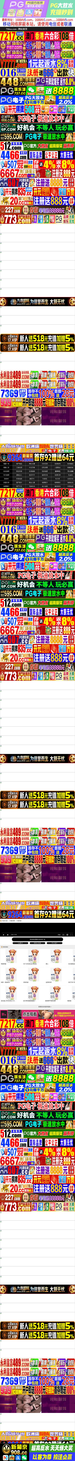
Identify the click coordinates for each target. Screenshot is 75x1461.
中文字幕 (32, 467)
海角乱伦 (70, 482)
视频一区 (6, 464)
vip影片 (20, 943)
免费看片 (6, 486)
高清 (59, 935)
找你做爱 (45, 471)
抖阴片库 (6, 482)
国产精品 (19, 464)
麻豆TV (32, 479)
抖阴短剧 (70, 486)
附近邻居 (19, 471)
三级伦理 (19, 467)
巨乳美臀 (45, 467)
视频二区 (6, 467)
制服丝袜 (70, 467)
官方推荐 (6, 475)
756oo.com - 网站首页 (16, 29)
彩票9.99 (58, 475)
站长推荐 (6, 471)
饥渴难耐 (32, 471)
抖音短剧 (19, 479)
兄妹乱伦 (32, 486)
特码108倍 (37, 943)
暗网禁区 (58, 482)
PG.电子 (54, 943)
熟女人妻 (32, 482)
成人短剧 (45, 486)
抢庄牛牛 (32, 475)
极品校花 (58, 486)
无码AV (6, 479)
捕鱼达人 (19, 475)
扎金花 (70, 475)
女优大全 (70, 479)
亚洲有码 (58, 464)
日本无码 (45, 464)
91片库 (57, 479)
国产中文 (19, 486)
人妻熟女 (58, 467)
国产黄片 (19, 482)
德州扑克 (45, 475)
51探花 (45, 479)
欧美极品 (70, 464)
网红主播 (32, 464)
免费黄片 (45, 482)
